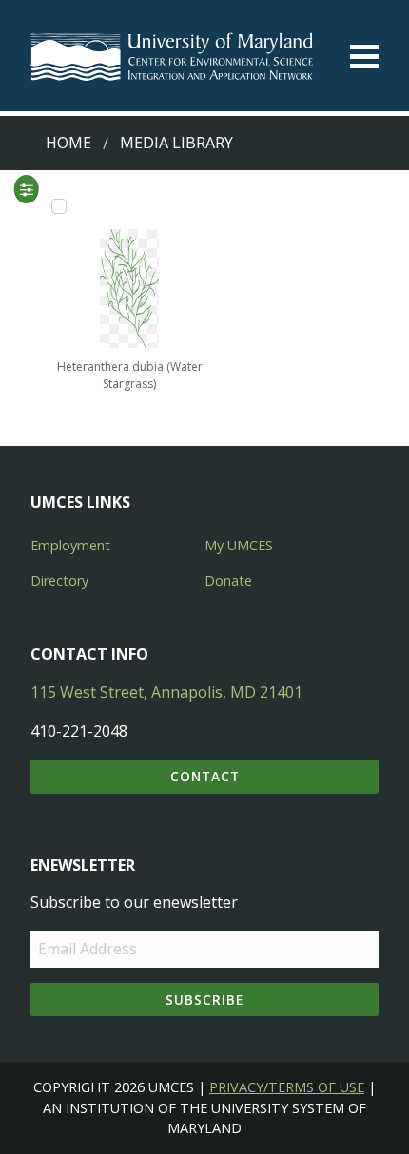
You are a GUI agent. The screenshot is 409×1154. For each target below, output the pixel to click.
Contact (205, 776)
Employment (70, 545)
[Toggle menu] (364, 56)
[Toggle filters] (26, 189)
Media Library (176, 142)
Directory (59, 580)
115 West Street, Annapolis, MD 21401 (166, 692)
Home (68, 142)
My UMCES (238, 545)
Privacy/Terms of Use (286, 1087)
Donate (228, 580)
